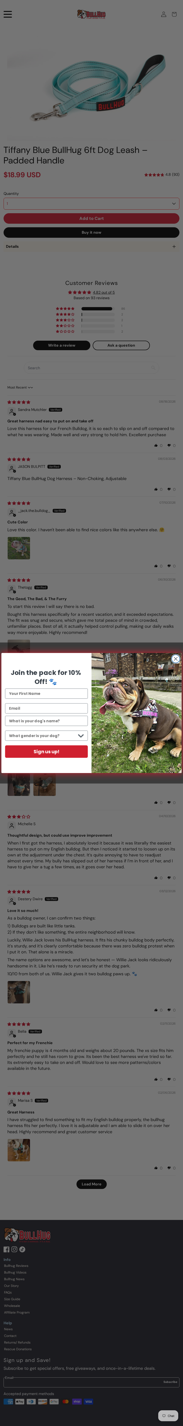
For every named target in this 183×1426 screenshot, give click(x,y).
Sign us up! (47, 751)
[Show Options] (81, 736)
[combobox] (42, 736)
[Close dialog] (176, 659)
